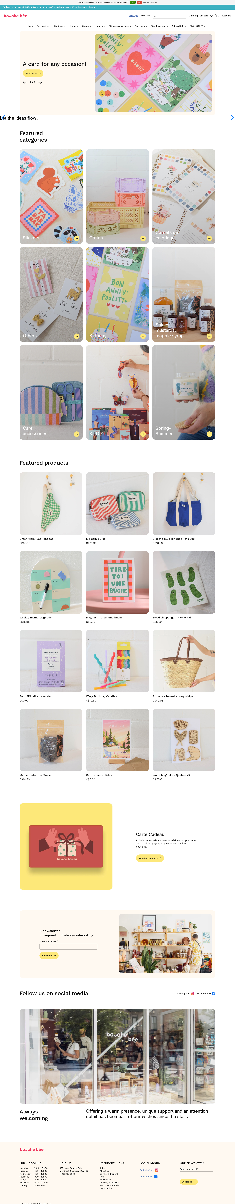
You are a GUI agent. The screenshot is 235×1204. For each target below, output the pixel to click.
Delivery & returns (109, 1182)
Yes (132, 2)
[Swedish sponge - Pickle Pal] (184, 582)
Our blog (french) (109, 1174)
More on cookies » (150, 2)
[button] (25, 82)
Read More (31, 73)
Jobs (102, 1168)
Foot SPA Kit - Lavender (36, 696)
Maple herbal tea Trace (35, 775)
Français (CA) (145, 16)
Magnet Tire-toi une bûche (104, 617)
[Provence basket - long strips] (184, 661)
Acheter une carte (148, 858)
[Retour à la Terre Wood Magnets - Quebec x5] (184, 740)
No (139, 2)
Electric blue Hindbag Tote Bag (174, 538)
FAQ (102, 1176)
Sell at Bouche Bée (109, 1185)
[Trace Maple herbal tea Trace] (51, 740)
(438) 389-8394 (67, 1174)
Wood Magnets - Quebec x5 (171, 775)
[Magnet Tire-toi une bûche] (117, 582)
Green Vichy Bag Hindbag (36, 538)
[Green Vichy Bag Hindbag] (51, 503)
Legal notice (106, 1188)
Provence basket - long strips (173, 696)
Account (226, 15)
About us (104, 1171)
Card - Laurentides (99, 775)
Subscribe (47, 955)
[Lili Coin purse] (117, 503)
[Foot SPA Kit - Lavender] (51, 661)
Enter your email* (48, 941)
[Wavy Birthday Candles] (117, 661)
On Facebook (204, 993)
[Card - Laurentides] (117, 740)
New (30, 26)
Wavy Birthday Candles (101, 696)
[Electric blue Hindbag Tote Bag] (184, 503)
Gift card (204, 15)
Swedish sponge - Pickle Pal (172, 617)
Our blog (193, 15)
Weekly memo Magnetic (36, 617)
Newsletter (105, 1179)
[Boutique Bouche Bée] (15, 15)
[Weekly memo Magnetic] (51, 582)
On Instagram (182, 993)
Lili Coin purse (95, 538)
